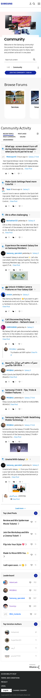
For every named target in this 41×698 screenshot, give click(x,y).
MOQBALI (13, 349)
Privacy (4, 682)
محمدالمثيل (13, 496)
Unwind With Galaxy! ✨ (16, 459)
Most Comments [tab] (9, 137)
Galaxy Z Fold (34, 157)
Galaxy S (26, 189)
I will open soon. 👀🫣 (14, 565)
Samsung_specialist (14, 253)
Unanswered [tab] (8, 140)
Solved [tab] (22, 137)
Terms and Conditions (10, 678)
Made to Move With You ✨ (16, 553)
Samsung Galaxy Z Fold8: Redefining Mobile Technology (22, 418)
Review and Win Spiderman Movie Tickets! (16, 522)
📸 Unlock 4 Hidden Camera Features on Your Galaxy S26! (19, 288)
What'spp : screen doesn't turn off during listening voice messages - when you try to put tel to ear (21, 149)
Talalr (8, 189)
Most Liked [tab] (22, 134)
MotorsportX (11, 157)
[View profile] (3, 157)
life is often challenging (16, 215)
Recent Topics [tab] (8, 134)
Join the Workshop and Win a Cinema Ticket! (16, 534)
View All (20, 513)
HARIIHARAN (11, 327)
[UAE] (6, 3)
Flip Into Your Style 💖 (14, 544)
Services (15, 107)
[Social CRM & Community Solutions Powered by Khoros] (34, 666)
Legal (3, 686)
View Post (28, 169)
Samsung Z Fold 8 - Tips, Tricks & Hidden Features (20, 391)
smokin (9, 295)
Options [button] (34, 67)
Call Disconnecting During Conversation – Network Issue (19, 320)
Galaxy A (31, 221)
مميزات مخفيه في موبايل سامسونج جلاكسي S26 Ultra (21, 363)
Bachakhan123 (12, 221)
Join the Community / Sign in (20, 73)
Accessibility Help (8, 674)
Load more (19, 508)
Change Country (20, 690)
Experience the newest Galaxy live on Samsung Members (21, 246)
